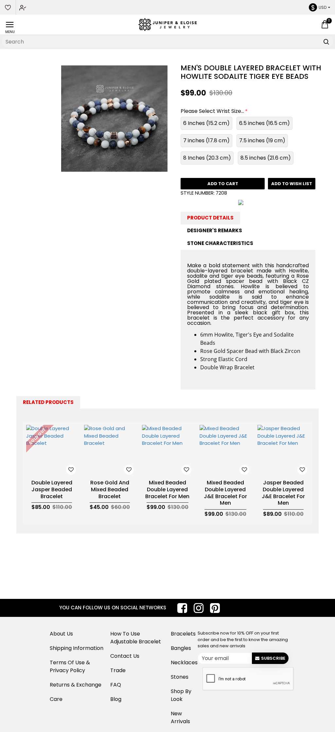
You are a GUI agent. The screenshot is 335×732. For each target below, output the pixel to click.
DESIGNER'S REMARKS (214, 230)
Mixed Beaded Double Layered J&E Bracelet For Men (225, 493)
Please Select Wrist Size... (212, 111)
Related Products (48, 402)
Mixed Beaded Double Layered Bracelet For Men (167, 489)
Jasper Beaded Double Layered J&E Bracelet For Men (283, 493)
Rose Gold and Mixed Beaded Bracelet (109, 489)
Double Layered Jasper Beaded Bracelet (51, 489)
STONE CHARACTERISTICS (220, 243)
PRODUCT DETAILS (210, 217)
